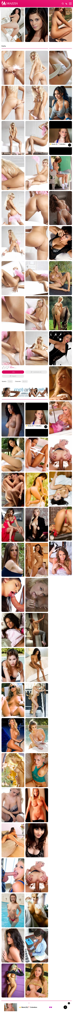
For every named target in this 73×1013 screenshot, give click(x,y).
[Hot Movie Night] (36, 840)
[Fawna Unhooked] (60, 68)
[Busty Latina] (60, 524)
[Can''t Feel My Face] (13, 980)
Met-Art (25, 381)
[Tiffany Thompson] (13, 630)
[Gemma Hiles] (60, 418)
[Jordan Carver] (13, 805)
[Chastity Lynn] (13, 490)
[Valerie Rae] (13, 700)
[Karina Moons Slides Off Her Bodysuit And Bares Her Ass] (60, 208)
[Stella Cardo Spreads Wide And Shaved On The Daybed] (60, 278)
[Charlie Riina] (13, 735)
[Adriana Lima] (60, 243)
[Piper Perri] (36, 875)
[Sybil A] (36, 980)
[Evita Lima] (60, 488)
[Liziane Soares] (36, 700)
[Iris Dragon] (13, 455)
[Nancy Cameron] (36, 910)
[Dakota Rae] (60, 173)
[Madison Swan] (13, 875)
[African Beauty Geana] (60, 103)
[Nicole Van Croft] (13, 770)
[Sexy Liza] (36, 770)
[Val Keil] (60, 348)
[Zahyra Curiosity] (13, 420)
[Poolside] (13, 910)
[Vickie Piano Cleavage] (36, 945)
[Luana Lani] (36, 490)
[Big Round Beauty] (60, 383)
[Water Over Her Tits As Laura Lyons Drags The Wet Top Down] (36, 560)
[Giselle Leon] (13, 595)
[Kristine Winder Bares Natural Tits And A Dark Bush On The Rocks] (36, 630)
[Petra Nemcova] (13, 525)
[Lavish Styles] (36, 455)
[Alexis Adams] (60, 559)
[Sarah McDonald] (36, 735)
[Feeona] (36, 525)
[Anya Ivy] (36, 665)
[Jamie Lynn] (13, 665)
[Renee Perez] (13, 840)
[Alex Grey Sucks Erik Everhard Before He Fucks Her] (36, 595)
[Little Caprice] (13, 560)
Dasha (10, 381)
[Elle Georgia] (13, 945)
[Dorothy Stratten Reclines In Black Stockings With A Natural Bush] (60, 313)
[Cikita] (36, 805)
